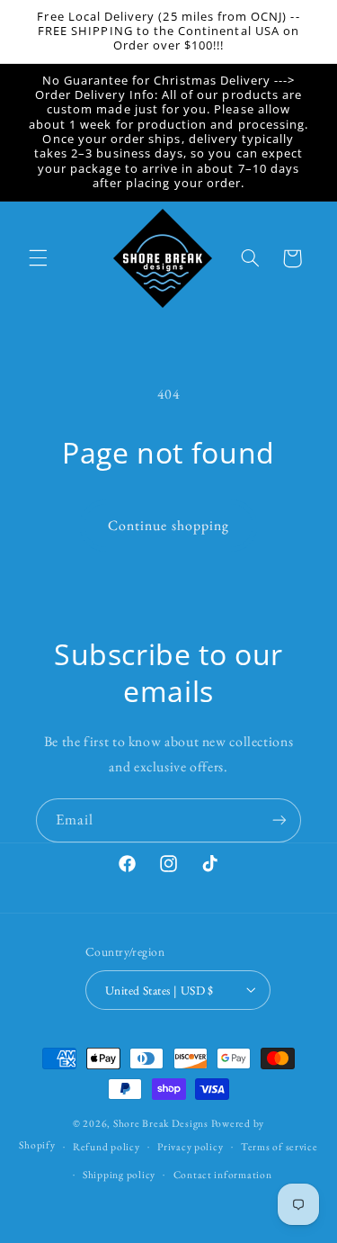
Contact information (222, 1174)
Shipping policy (119, 1174)
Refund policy (106, 1146)
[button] (37, 258)
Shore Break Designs (160, 1123)
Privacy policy (190, 1146)
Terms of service (279, 1146)
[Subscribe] (279, 820)
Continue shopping (168, 525)
